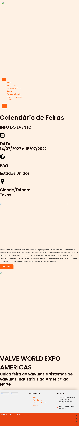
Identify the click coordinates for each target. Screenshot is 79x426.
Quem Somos (11, 85)
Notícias (9, 91)
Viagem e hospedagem (15, 97)
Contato (9, 100)
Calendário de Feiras (14, 88)
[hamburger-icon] (4, 79)
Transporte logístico (14, 94)
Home (9, 82)
